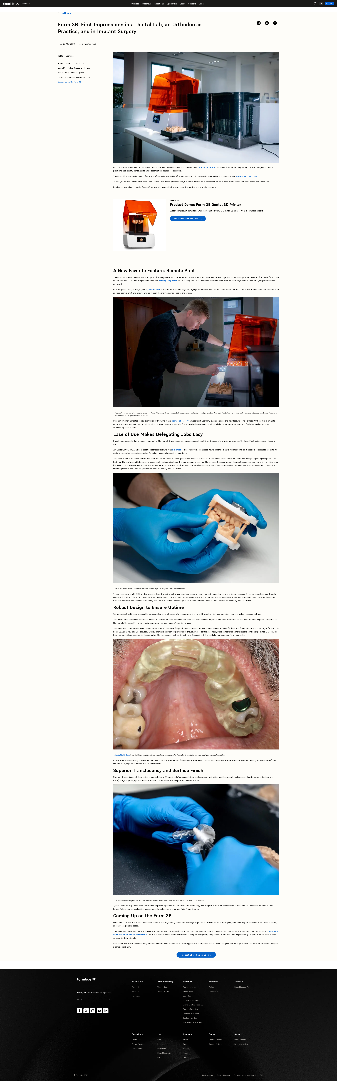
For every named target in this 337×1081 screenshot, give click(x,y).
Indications (159, 3)
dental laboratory (180, 420)
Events (186, 1048)
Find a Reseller (240, 1039)
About (185, 1039)
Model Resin (188, 991)
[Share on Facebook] (259, 23)
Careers (186, 1044)
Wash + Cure (162, 987)
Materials (146, 3)
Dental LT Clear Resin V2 (193, 1005)
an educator (154, 289)
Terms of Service (223, 1075)
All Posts (66, 13)
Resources (161, 1044)
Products (135, 3)
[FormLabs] (11, 4)
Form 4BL (136, 991)
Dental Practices (138, 1044)
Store (329, 3)
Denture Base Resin (191, 1009)
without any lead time (246, 176)
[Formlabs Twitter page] (86, 1010)
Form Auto (136, 996)
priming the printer (168, 280)
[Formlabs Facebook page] (79, 1010)
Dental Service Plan (242, 987)
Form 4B (135, 987)
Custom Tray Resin (190, 1018)
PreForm (212, 987)
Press (185, 1053)
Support (192, 3)
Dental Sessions (164, 1053)
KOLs (159, 1057)
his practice (178, 449)
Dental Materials (189, 987)
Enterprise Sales (241, 1044)
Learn (182, 3)
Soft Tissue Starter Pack (193, 1022)
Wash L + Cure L (164, 991)
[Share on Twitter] (267, 23)
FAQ (261, 1075)
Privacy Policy (207, 1075)
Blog (159, 1039)
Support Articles (215, 1044)
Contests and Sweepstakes (245, 1075)
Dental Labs (137, 1039)
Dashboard (213, 991)
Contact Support (215, 1039)
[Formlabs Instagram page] (92, 1010)
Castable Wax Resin (191, 1013)
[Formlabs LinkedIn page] (105, 1010)
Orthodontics (137, 1048)
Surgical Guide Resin (122, 755)
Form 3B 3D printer (206, 167)
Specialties (172, 3)
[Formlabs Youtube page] (99, 1010)
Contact (202, 3)
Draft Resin (187, 996)
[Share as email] (275, 23)
